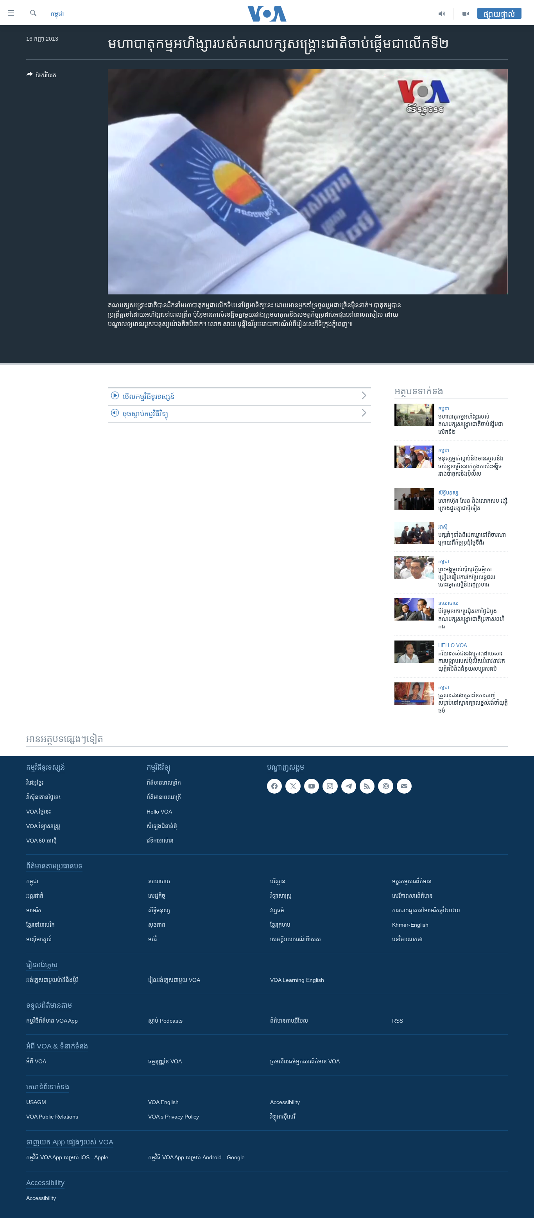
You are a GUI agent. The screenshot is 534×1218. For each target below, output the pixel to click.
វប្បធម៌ (277, 910)
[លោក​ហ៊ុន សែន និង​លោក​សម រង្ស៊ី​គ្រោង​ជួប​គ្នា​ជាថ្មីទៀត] (414, 499)
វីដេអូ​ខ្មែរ (34, 783)
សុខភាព (156, 925)
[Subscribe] (404, 786)
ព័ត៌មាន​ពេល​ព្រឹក (164, 783)
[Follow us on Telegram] (348, 786)
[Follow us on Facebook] (274, 786)
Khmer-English (410, 925)
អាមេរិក (33, 910)
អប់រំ (152, 939)
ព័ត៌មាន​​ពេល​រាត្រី (164, 797)
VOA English (163, 1102)
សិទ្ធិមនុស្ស (159, 910)
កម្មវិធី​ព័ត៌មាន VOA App (52, 1021)
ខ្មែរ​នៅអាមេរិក (40, 925)
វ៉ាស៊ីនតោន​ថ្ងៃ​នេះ (43, 797)
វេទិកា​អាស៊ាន (160, 840)
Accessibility (285, 1102)
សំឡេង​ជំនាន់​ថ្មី (162, 826)
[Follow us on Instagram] (330, 786)
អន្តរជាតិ (34, 896)
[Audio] (442, 14)
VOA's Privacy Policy (173, 1116)
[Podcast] (385, 786)
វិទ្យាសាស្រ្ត (281, 896)
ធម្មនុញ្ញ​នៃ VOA (165, 1061)
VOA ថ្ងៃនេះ (38, 811)
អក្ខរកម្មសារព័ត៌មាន (412, 881)
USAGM (36, 1102)
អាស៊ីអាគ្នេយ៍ (39, 939)
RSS (397, 1021)
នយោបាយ (448, 603)
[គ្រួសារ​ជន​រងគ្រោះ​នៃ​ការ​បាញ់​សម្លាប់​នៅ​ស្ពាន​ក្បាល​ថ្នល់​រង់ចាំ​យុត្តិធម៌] (414, 693)
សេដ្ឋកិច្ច (156, 896)
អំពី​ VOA (36, 1061)
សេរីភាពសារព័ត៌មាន (412, 896)
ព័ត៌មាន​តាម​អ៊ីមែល (289, 1021)
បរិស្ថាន (277, 881)
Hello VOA (452, 645)
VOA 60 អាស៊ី (41, 840)
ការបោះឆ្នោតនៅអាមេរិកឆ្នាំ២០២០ (426, 910)
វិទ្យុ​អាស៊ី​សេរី (282, 1116)
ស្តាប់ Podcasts (165, 1021)
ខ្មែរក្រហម (280, 925)
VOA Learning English (297, 980)
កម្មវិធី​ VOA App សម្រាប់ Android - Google (196, 1157)
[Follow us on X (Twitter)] (292, 786)
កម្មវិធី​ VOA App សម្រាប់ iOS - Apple (67, 1157)
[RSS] (367, 786)
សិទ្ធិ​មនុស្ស (448, 493)
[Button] (41, 76)
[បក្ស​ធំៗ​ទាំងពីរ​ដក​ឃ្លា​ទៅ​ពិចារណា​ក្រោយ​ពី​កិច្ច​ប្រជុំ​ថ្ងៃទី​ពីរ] (414, 533)
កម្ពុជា (57, 13)
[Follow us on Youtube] (311, 786)
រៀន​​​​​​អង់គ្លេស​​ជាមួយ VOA (174, 980)
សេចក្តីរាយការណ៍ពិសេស (295, 939)
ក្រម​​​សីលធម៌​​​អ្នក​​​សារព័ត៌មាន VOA (305, 1061)
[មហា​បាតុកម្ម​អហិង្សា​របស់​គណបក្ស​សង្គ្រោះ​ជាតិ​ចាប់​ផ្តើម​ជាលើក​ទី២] (414, 415)
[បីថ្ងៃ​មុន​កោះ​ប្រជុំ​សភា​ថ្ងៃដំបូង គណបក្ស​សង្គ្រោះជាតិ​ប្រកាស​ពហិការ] (414, 609)
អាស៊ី (443, 527)
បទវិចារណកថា (407, 939)
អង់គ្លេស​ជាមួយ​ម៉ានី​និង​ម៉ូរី (52, 980)
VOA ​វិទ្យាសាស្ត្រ (43, 826)
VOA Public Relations (52, 1116)
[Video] (465, 14)
